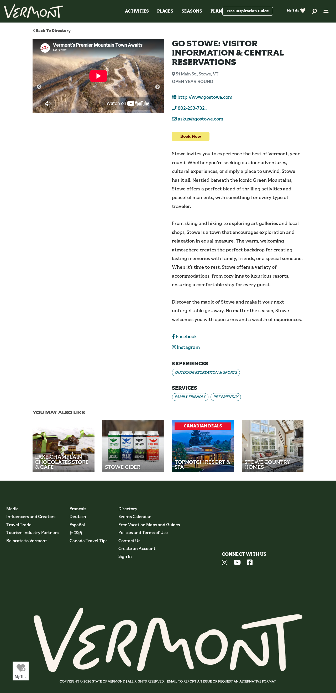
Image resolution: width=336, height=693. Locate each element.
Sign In (125, 556)
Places (165, 11)
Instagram (188, 347)
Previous (39, 87)
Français (78, 508)
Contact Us (129, 540)
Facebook (186, 336)
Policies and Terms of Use (143, 532)
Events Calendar (134, 516)
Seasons (192, 11)
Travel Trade (19, 524)
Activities (137, 11)
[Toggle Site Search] (314, 11)
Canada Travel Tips (88, 540)
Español (77, 524)
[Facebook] (250, 563)
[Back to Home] (33, 11)
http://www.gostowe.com (204, 97)
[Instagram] (224, 563)
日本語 (76, 532)
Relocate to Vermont (26, 540)
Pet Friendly (225, 397)
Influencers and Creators (30, 516)
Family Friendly (190, 397)
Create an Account (136, 548)
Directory (127, 508)
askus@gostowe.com (200, 119)
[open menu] (326, 11)
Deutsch (78, 516)
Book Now (190, 136)
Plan (216, 11)
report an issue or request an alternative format (229, 681)
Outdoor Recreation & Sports (206, 372)
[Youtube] (237, 563)
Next (157, 87)
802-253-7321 (192, 108)
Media (12, 508)
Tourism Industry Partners (32, 532)
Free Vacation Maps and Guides (149, 524)
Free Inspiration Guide (248, 11)
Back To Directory (53, 30)
